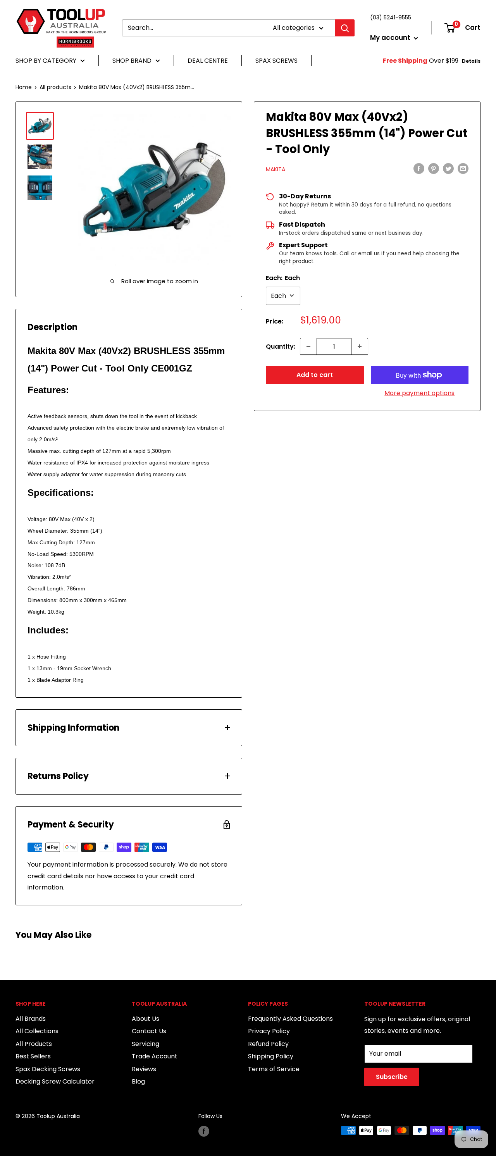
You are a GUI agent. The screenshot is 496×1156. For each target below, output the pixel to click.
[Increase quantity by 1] (359, 346)
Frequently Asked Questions (290, 1018)
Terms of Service (274, 1069)
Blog (138, 1081)
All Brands (31, 1018)
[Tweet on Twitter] (448, 168)
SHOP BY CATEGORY (46, 60)
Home (24, 87)
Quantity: (280, 346)
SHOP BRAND (132, 60)
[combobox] (192, 27)
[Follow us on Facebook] (203, 1131)
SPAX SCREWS (276, 60)
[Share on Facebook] (418, 168)
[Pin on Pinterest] (433, 168)
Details (471, 61)
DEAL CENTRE (208, 60)
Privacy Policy (269, 1031)
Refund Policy (268, 1043)
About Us (145, 1018)
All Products (34, 1043)
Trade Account (154, 1056)
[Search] (345, 27)
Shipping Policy (270, 1056)
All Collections (37, 1031)
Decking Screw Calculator (55, 1081)
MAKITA (275, 169)
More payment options (419, 393)
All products (55, 87)
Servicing (145, 1043)
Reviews (144, 1069)
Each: (283, 277)
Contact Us (149, 1031)
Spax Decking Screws (48, 1069)
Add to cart (314, 374)
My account (391, 37)
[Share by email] (463, 168)
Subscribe (392, 1076)
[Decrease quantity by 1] (308, 346)
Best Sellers (33, 1056)
